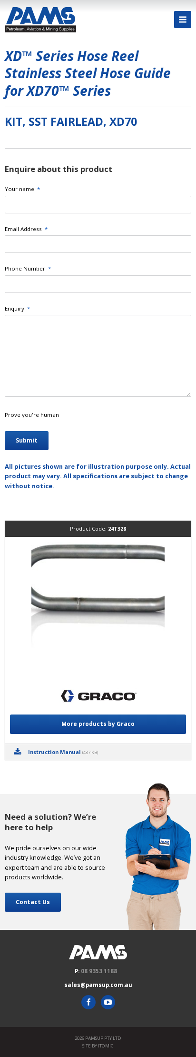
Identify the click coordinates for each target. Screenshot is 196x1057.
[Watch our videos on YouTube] (108, 1002)
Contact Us (33, 902)
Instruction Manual (63, 751)
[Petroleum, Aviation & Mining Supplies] (40, 19)
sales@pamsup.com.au (98, 984)
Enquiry (17, 308)
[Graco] (98, 697)
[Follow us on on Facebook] (88, 1002)
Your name (22, 188)
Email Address (26, 228)
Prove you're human (32, 414)
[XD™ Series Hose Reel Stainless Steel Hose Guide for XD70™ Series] (98, 608)
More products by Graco (98, 724)
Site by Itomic (98, 1046)
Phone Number (28, 268)
